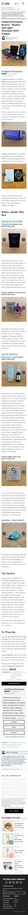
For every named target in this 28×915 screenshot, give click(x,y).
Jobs (15, 904)
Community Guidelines (8, 898)
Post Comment (14, 811)
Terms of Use (6, 904)
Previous (4, 133)
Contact (16, 902)
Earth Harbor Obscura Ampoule (12, 355)
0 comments (16, 39)
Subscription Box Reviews (17, 742)
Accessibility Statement (8, 908)
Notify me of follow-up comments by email (14, 807)
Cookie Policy (6, 902)
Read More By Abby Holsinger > (11, 769)
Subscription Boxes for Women (12, 745)
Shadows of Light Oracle (12, 222)
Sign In (16, 4)
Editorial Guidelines (7, 906)
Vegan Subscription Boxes (10, 747)
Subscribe (16, 900)
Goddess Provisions (8, 79)
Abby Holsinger (12, 38)
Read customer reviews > (15, 737)
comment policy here (6, 805)
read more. (21, 718)
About (15, 898)
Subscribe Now (14, 683)
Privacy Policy (6, 900)
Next (24, 133)
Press (15, 906)
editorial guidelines (15, 14)
